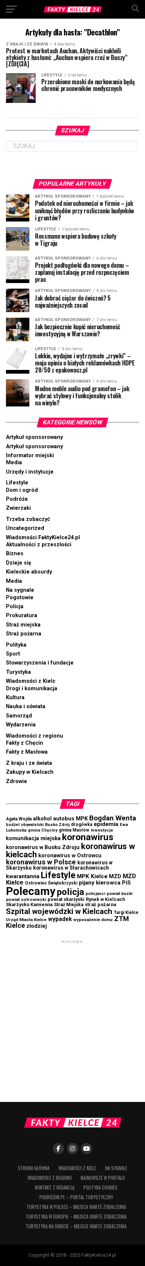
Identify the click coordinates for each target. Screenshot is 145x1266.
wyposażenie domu (93, 919)
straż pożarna (100, 904)
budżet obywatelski (25, 824)
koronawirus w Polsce (41, 862)
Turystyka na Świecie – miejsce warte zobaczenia (76, 1226)
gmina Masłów (74, 830)
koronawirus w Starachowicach (71, 868)
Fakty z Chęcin (24, 743)
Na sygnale (20, 590)
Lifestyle (17, 483)
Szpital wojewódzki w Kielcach (59, 911)
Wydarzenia (21, 725)
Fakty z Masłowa (27, 752)
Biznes (14, 553)
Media (14, 462)
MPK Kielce (92, 876)
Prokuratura (21, 615)
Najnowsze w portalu (103, 1177)
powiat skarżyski (66, 899)
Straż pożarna (23, 634)
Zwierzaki (18, 508)
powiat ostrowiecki (26, 899)
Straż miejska (23, 625)
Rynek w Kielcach (105, 899)
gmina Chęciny (42, 830)
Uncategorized (25, 528)
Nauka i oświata (25, 706)
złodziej (36, 926)
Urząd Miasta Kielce (26, 919)
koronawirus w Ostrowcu (70, 855)
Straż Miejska (68, 904)
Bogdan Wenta (112, 818)
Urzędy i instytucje (30, 472)
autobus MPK (70, 818)
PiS (126, 883)
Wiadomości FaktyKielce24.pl (43, 537)
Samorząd (19, 716)
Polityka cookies (100, 1187)
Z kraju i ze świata (29, 763)
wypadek (60, 919)
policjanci (95, 893)
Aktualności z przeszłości (38, 544)
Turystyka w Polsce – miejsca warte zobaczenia (76, 1206)
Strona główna (33, 1168)
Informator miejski (30, 455)
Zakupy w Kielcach (30, 772)
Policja (14, 606)
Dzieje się (18, 563)
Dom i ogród (22, 490)
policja (70, 891)
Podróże (17, 499)
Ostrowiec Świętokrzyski (51, 883)
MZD (115, 876)
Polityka (16, 645)
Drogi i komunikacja (31, 688)
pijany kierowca (99, 882)
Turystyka (18, 672)
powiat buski (119, 893)
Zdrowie (16, 781)
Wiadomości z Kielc (30, 681)
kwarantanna (22, 876)
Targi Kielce (126, 912)
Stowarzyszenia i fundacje (40, 663)
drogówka (81, 824)
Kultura (15, 697)
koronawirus (87, 837)
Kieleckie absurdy (29, 572)
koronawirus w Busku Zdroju (43, 847)
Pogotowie (19, 597)
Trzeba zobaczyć (28, 519)
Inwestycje (102, 830)
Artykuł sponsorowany (34, 437)
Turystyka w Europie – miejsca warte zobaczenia (76, 1216)
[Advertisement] (72, 1018)
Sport (13, 654)
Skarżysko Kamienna (29, 904)
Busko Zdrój (57, 824)
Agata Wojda (19, 819)
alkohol (42, 819)
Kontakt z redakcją (54, 1187)
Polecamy (30, 891)
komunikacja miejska (33, 838)
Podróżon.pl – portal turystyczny (76, 1197)
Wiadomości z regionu (34, 736)
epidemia (106, 824)
